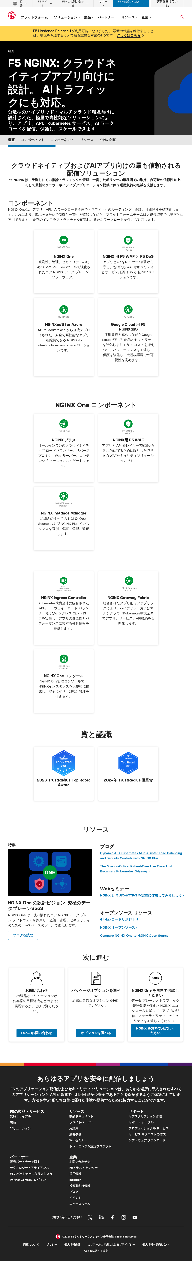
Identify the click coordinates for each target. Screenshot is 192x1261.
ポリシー (51, 1244)
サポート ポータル (141, 1122)
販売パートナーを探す (25, 1162)
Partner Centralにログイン (28, 1180)
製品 (11, 52)
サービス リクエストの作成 (147, 1134)
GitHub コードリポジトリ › (120, 919)
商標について (31, 1244)
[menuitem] (20, 3)
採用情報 (75, 1174)
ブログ (73, 1192)
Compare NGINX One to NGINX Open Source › (135, 936)
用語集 (73, 1128)
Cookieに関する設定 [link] (96, 1250)
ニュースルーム (79, 1204)
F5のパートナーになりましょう (31, 1174)
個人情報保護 (72, 1244)
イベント (75, 1198)
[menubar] (96, 3)
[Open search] (182, 17)
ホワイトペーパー (81, 1122)
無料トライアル (20, 1116)
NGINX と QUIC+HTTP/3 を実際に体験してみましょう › (142, 895)
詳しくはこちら (128, 35)
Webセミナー (78, 1140)
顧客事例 (75, 1134)
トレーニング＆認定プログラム (90, 1146)
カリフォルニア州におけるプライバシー (111, 1244)
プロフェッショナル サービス (149, 1128)
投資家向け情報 (79, 1186)
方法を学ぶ (41, 1100)
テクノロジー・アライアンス (29, 1168)
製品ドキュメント (81, 1116)
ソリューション (20, 1128)
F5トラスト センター (83, 1168)
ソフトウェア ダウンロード (147, 1140)
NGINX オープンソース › (118, 928)
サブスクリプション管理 (145, 1116)
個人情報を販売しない (155, 1244)
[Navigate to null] (50, 872)
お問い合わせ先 (79, 1162)
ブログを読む (23, 935)
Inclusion (75, 1180)
